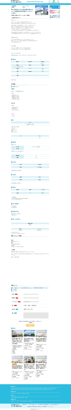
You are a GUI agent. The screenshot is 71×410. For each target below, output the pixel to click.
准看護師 (15, 397)
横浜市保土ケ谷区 (18, 389)
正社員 (12, 401)
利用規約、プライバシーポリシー (49, 406)
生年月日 (15, 309)
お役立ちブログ (57, 404)
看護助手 (19, 397)
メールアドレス (16, 301)
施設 (20, 393)
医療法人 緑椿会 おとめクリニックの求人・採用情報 (21, 15)
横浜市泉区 (37, 389)
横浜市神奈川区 (21, 388)
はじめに (49, 1)
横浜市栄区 (46, 389)
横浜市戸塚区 (50, 388)
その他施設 (27, 393)
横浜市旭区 (54, 388)
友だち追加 (53, 1)
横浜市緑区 (28, 389)
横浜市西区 (13, 388)
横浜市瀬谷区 (42, 389)
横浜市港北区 (40, 388)
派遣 (21, 401)
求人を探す (58, 1)
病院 (24, 7)
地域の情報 (30, 406)
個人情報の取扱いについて (27, 321)
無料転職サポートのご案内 (49, 404)
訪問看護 (23, 393)
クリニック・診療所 (16, 393)
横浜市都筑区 (13, 389)
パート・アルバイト (17, 401)
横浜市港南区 (36, 388)
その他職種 (26, 397)
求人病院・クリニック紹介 (27, 404)
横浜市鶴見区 (27, 388)
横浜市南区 (31, 388)
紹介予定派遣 (25, 401)
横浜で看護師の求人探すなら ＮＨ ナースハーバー (16, 1)
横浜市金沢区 (24, 389)
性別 (14, 305)
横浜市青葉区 (45, 388)
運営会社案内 (35, 406)
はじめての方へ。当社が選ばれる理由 (38, 404)
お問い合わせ (41, 406)
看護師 (13, 7)
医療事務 (22, 397)
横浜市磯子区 (33, 389)
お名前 (14, 294)
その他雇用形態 (30, 401)
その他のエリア (51, 389)
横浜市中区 (17, 388)
